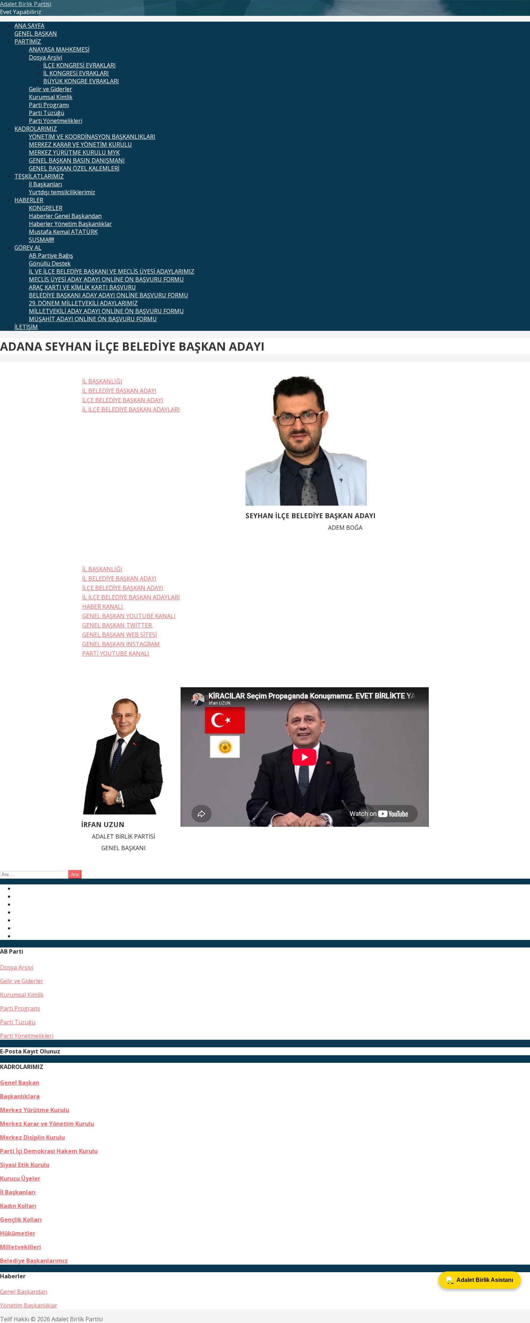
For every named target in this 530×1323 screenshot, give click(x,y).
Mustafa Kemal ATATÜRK (63, 232)
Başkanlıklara (20, 1096)
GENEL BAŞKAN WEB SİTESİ (119, 635)
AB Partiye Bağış (51, 255)
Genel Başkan (19, 1083)
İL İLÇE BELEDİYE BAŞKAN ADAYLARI (131, 409)
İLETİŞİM (26, 327)
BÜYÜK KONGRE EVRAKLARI (81, 81)
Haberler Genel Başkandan (65, 216)
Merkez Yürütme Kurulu (34, 1110)
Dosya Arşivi (45, 57)
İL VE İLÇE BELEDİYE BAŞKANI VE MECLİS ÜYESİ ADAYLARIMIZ (111, 271)
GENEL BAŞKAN (35, 33)
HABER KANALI (103, 607)
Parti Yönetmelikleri (55, 121)
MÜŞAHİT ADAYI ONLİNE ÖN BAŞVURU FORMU (93, 319)
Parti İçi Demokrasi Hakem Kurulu (49, 1151)
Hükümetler (17, 1233)
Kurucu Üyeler (20, 1178)
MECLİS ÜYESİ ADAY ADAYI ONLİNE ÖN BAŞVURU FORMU (106, 279)
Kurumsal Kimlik (50, 97)
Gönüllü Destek (50, 263)
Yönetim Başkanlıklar (28, 1305)
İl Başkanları (45, 184)
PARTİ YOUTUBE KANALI (115, 653)
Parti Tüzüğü (46, 113)
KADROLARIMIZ (35, 129)
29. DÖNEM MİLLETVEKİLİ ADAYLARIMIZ (83, 303)
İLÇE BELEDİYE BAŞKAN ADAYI (122, 400)
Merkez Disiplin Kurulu (32, 1137)
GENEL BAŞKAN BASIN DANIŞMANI (77, 160)
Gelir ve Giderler (50, 89)
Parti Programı (49, 105)
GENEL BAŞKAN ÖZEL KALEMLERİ (74, 168)
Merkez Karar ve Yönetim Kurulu (47, 1124)
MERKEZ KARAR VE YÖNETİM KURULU (80, 144)
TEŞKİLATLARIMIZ (39, 176)
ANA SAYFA (29, 26)
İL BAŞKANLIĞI (102, 381)
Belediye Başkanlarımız (34, 1261)
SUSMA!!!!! (41, 240)
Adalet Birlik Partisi (25, 4)
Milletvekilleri (20, 1247)
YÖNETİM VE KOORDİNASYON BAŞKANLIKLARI (92, 137)
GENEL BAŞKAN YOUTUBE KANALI (129, 616)
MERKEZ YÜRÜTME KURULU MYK (74, 152)
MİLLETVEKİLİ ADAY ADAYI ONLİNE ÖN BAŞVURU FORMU (106, 311)
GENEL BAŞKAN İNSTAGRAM (121, 644)
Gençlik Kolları (21, 1220)
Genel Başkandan (23, 1292)
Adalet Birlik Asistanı (484, 1280)
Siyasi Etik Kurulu (24, 1165)
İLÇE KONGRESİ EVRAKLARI (79, 65)
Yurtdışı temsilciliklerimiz (62, 192)
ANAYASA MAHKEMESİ (59, 49)
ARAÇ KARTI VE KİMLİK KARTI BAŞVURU (82, 287)
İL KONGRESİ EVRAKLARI (76, 73)
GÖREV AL (27, 248)
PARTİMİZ (27, 41)
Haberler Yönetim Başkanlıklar (70, 224)
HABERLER (28, 200)
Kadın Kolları (18, 1206)
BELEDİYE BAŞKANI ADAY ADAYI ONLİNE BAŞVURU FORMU (108, 295)
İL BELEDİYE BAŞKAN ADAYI (119, 391)
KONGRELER (45, 208)
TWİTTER (139, 625)
